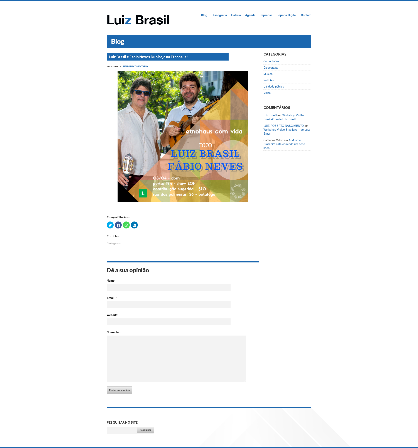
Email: (112, 298)
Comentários (271, 61)
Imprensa (266, 15)
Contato (306, 15)
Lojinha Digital (287, 15)
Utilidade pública (273, 86)
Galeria (236, 15)
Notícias (268, 80)
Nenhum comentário (135, 66)
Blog (204, 15)
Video (267, 93)
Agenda (250, 15)
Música (268, 74)
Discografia (219, 15)
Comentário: (115, 332)
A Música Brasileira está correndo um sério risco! (284, 144)
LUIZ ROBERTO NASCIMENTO (283, 125)
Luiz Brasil (270, 115)
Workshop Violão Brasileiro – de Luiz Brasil (283, 117)
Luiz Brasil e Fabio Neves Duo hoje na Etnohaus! (148, 57)
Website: (112, 315)
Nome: (112, 280)
